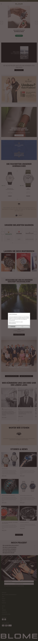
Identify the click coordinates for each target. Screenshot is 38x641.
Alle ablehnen (19, 326)
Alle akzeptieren (26, 326)
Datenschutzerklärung (12, 323)
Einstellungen (13, 326)
